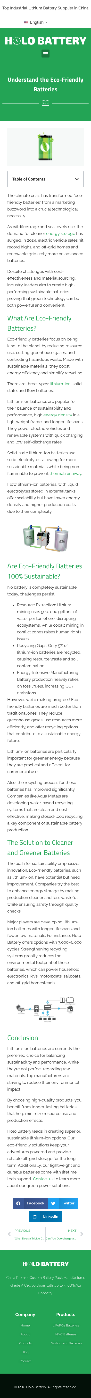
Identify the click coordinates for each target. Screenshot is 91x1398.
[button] (45, 54)
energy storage (60, 233)
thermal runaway (65, 473)
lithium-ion (60, 383)
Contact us (43, 1178)
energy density (57, 415)
